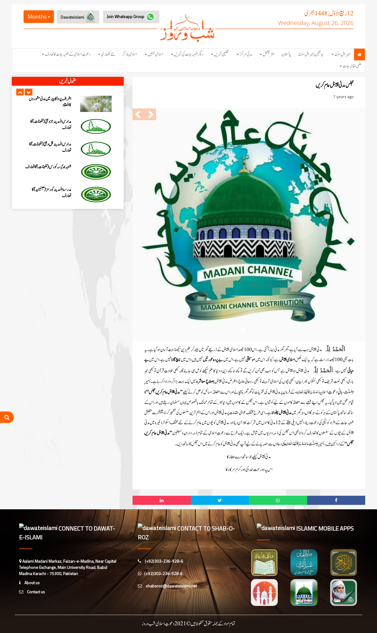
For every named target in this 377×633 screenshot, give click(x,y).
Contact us (35, 592)
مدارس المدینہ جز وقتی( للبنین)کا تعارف (51, 170)
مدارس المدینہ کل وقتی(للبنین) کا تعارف (50, 192)
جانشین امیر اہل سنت (311, 54)
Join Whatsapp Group (126, 16)
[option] (67, 103)
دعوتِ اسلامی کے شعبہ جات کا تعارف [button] (67, 54)
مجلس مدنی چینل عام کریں (335, 85)
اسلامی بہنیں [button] (155, 54)
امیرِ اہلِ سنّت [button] (342, 54)
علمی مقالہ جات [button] (352, 66)
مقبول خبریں (67, 81)
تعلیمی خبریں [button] (221, 54)
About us (32, 582)
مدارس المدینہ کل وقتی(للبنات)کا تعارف (50, 102)
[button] (20, 92)
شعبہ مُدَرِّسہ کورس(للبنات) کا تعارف (48, 121)
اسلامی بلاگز (130, 54)
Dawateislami (73, 17)
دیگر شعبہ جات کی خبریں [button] (188, 54)
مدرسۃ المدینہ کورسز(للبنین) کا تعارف (51, 147)
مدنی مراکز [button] (245, 54)
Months (37, 16)
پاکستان (286, 54)
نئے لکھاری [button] (108, 54)
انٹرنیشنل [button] (269, 54)
